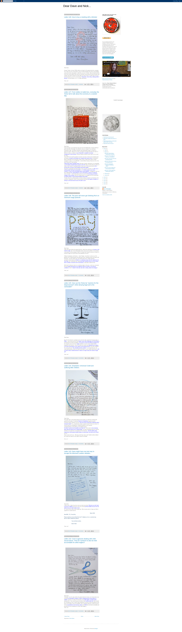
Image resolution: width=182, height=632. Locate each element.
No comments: (81, 275)
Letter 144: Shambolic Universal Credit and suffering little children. (79, 366)
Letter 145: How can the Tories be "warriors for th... (110, 162)
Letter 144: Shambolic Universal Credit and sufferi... (109, 165)
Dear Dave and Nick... (77, 6)
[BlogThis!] (88, 84)
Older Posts (97, 616)
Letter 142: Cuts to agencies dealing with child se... (110, 171)
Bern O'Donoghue (107, 188)
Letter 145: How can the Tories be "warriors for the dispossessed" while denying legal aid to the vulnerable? (81, 285)
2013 (105, 178)
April (106, 150)
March (106, 151)
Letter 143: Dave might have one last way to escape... (110, 168)
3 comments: (81, 84)
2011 (105, 182)
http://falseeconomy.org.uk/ (108, 137)
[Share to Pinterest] (92, 84)
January (106, 175)
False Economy (105, 79)
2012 (105, 180)
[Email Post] (85, 84)
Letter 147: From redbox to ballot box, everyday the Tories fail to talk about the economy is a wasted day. (81, 94)
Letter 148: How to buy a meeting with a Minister (80, 17)
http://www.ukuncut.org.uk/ (108, 143)
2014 (105, 177)
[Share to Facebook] (91, 84)
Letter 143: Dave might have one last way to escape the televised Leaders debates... (79, 452)
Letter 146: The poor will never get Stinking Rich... (110, 159)
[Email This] (87, 84)
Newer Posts (66, 616)
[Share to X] (90, 84)
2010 (105, 183)
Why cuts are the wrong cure (107, 78)
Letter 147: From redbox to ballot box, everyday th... (110, 156)
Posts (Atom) (71, 618)
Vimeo (111, 79)
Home (82, 616)
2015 (105, 148)
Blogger (96, 628)
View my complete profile (107, 194)
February (106, 173)
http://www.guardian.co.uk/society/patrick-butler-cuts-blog (109, 142)
